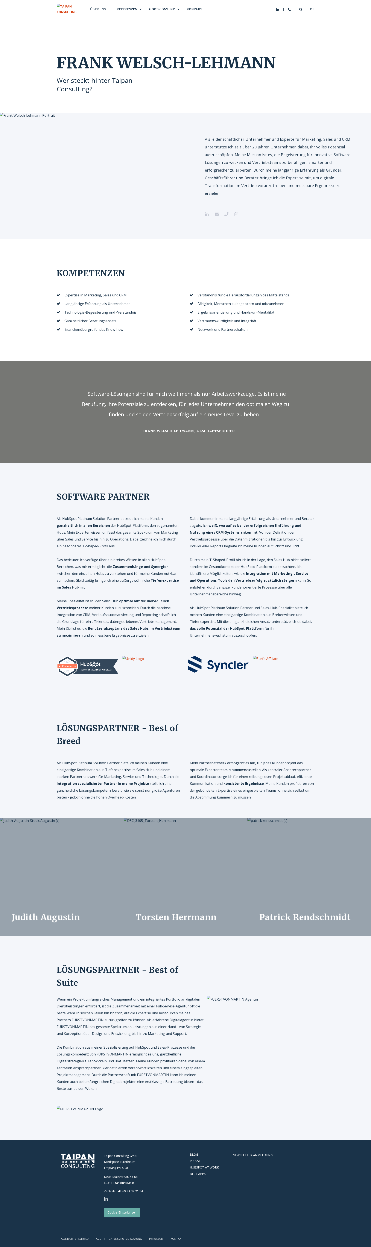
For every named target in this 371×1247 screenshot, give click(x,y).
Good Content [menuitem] (162, 9)
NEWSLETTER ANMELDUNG (253, 1155)
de (312, 9)
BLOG (194, 1154)
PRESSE (195, 1161)
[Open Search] (301, 9)
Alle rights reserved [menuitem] (75, 1239)
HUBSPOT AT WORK (204, 1167)
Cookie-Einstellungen (122, 1212)
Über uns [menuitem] (98, 9)
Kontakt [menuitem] (194, 9)
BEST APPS (198, 1174)
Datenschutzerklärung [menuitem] (125, 1239)
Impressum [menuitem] (156, 1239)
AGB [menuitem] (98, 1239)
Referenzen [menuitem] (127, 9)
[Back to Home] (69, 9)
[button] (362, 1238)
